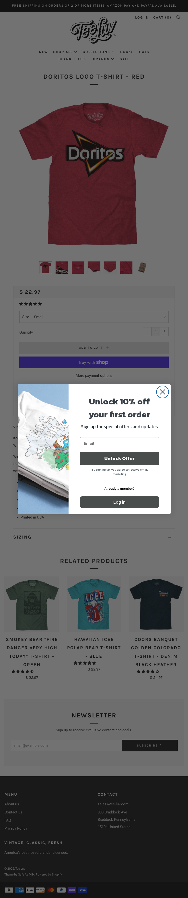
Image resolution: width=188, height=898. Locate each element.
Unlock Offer (119, 458)
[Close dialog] (162, 392)
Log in (119, 502)
